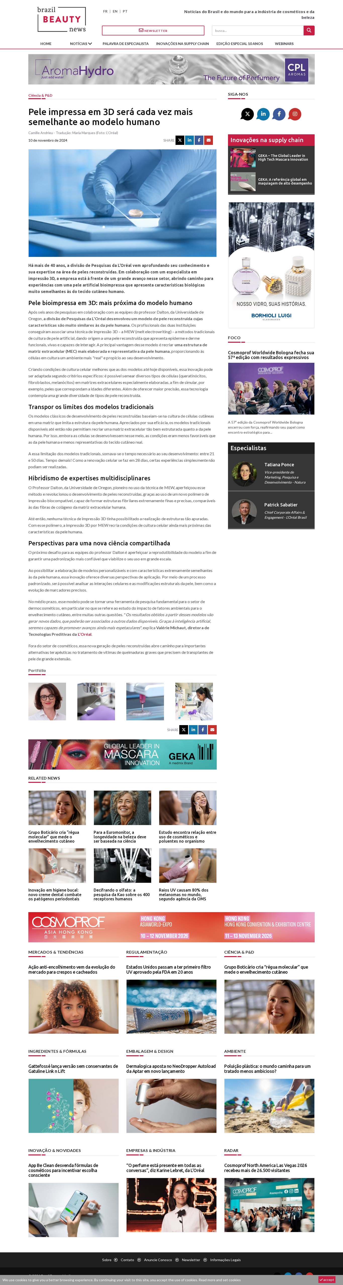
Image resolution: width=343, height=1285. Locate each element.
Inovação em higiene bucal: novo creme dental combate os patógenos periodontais (54, 894)
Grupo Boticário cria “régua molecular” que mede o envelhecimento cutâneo (53, 836)
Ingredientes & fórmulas (57, 1051)
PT (125, 11)
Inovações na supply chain (182, 43)
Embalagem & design (149, 1051)
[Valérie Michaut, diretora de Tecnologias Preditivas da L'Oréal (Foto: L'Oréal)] (49, 701)
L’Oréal (85, 634)
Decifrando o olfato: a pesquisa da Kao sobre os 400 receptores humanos (122, 894)
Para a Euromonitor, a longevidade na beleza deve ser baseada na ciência (120, 836)
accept (328, 1279)
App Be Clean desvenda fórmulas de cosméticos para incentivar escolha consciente (63, 1170)
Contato (127, 1260)
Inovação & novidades (54, 1150)
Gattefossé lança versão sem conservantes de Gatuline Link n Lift (73, 1069)
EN (115, 11)
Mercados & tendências (56, 952)
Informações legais (225, 1260)
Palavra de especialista (126, 43)
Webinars (284, 43)
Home (45, 43)
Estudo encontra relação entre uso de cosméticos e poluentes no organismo (187, 836)
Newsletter (155, 31)
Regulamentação (146, 952)
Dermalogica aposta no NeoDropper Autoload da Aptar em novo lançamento (171, 1069)
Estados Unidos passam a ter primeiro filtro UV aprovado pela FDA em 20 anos (168, 969)
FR (105, 11)
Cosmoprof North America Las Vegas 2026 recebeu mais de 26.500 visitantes (265, 1168)
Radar (231, 1150)
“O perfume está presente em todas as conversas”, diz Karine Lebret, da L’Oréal (165, 1168)
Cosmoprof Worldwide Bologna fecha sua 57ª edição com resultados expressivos (271, 355)
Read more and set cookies (220, 1280)
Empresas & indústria (150, 1150)
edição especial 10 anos (239, 43)
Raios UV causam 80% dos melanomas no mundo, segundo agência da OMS (183, 894)
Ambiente (235, 1051)
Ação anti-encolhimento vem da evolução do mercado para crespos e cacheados (71, 969)
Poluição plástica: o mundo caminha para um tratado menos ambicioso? (267, 1069)
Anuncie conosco (158, 1260)
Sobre (106, 1260)
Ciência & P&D (40, 95)
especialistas (248, 448)
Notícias (79, 43)
